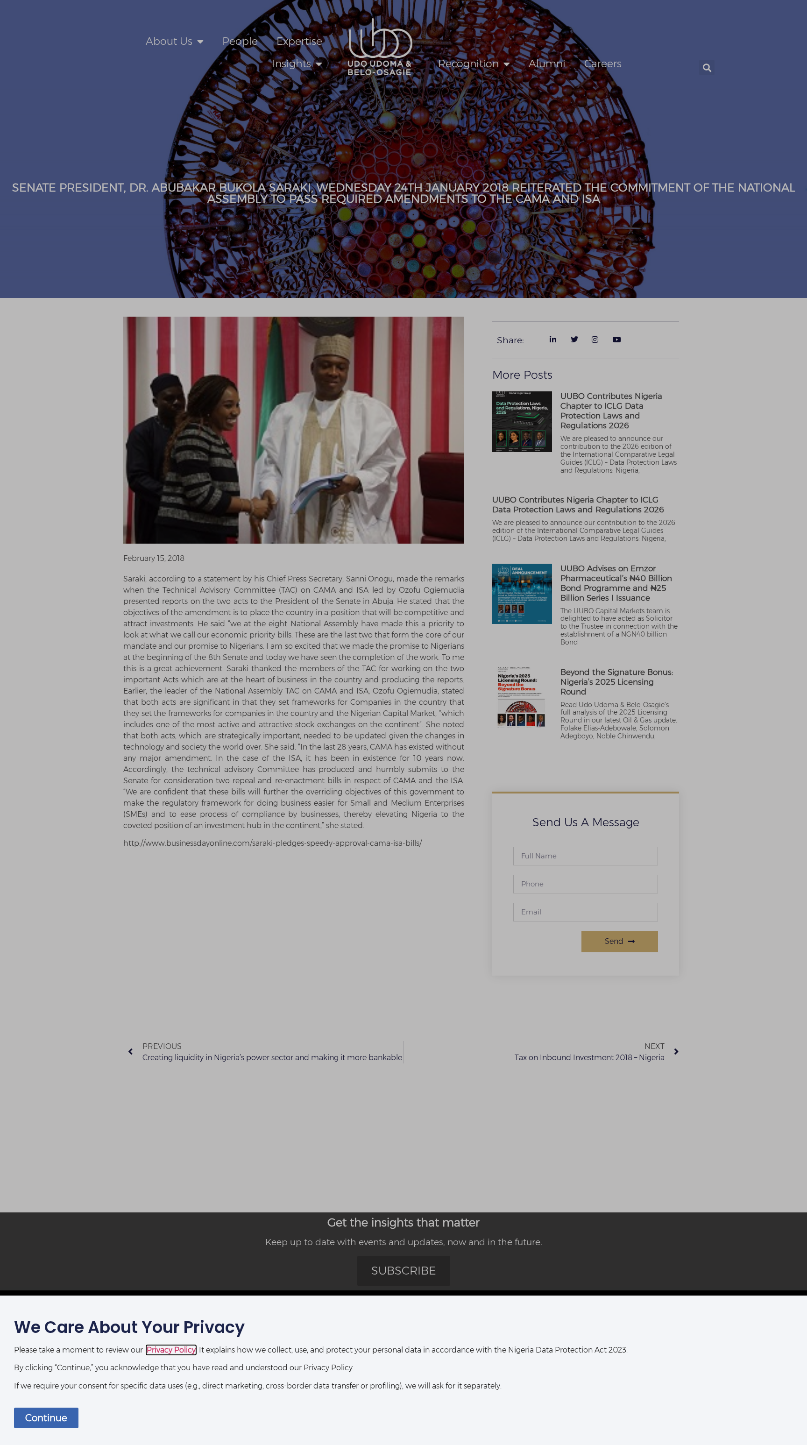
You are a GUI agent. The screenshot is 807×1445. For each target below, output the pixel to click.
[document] (403, 722)
